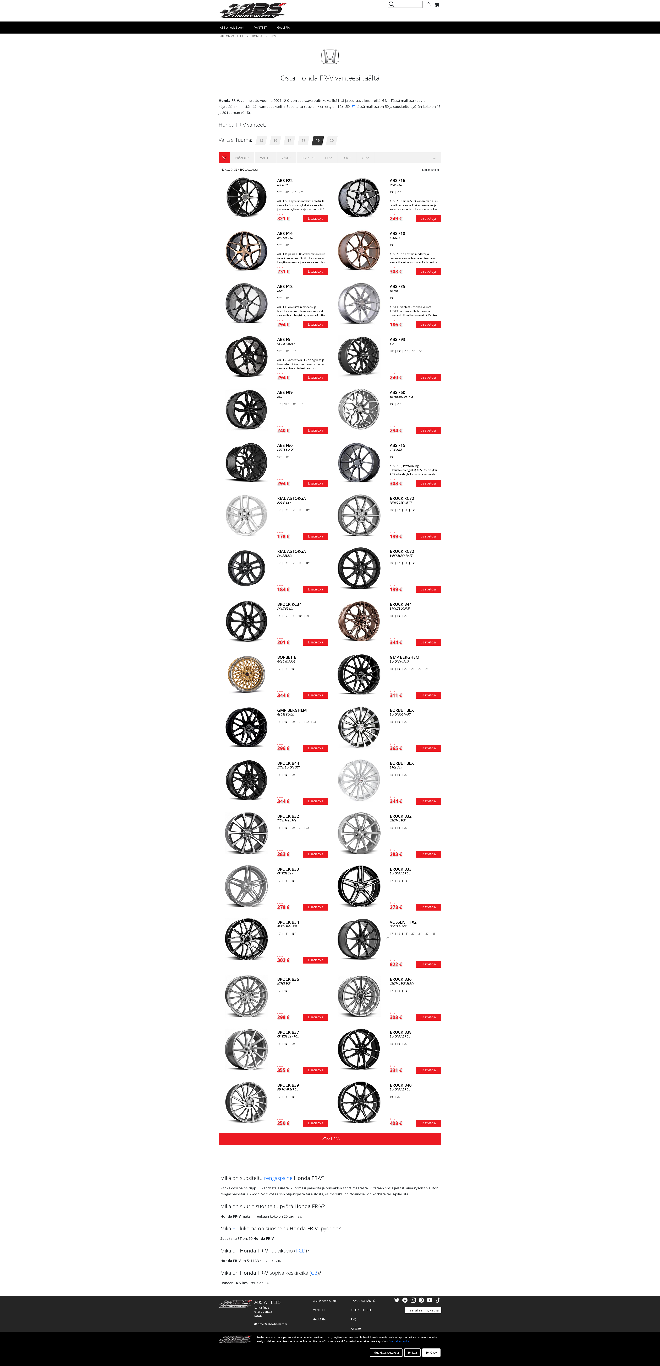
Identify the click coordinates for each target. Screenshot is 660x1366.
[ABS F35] (359, 303)
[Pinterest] (422, 1300)
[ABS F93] (359, 356)
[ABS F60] (359, 409)
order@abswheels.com (272, 1324)
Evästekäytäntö (399, 1341)
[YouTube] (430, 1300)
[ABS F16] (359, 197)
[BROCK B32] (246, 833)
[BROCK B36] (246, 996)
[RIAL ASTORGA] (246, 515)
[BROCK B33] (246, 886)
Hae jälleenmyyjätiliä (423, 1310)
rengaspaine (278, 1177)
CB (314, 1272)
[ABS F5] (246, 356)
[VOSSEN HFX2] (359, 939)
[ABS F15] (359, 462)
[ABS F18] (359, 250)
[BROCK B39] (246, 1102)
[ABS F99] (246, 409)
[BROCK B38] (359, 1049)
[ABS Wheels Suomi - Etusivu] (253, 10)
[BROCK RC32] (359, 515)
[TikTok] (437, 1300)
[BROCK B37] (246, 1049)
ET (353, 106)
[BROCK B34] (246, 939)
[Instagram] (414, 1300)
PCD (301, 1250)
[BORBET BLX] (359, 727)
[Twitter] (397, 1300)
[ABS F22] (246, 197)
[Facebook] (406, 1300)
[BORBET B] (246, 674)
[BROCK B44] (359, 621)
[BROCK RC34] (246, 621)
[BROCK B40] (359, 1102)
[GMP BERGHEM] (359, 674)
